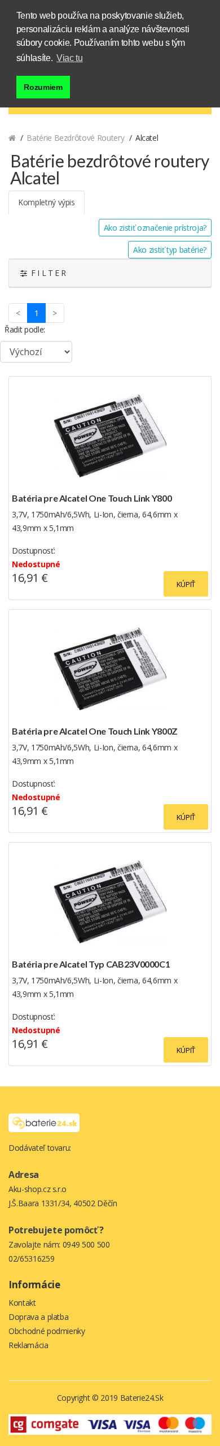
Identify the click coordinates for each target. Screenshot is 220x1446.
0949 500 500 (86, 1244)
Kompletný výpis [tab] (46, 202)
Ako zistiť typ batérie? (169, 249)
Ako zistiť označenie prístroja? (155, 227)
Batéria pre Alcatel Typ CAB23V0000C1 (91, 964)
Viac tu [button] (69, 58)
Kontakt (22, 1302)
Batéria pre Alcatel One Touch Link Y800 (91, 498)
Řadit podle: (25, 329)
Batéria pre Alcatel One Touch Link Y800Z (95, 731)
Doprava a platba (38, 1316)
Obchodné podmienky (46, 1331)
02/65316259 (31, 1258)
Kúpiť (186, 584)
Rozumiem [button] (43, 87)
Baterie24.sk (142, 1397)
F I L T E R (46, 272)
